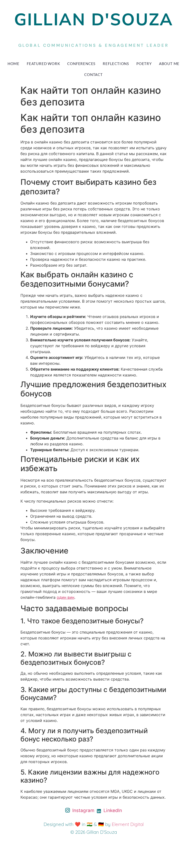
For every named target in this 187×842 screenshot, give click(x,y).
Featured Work (43, 63)
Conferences (81, 63)
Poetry (144, 63)
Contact (93, 74)
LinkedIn (112, 810)
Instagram (82, 810)
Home (13, 63)
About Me (169, 63)
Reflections (116, 63)
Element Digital (128, 824)
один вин (65, 597)
